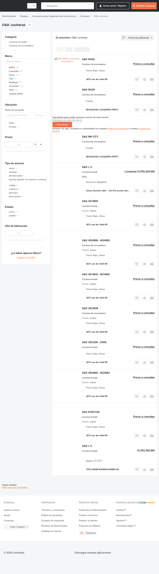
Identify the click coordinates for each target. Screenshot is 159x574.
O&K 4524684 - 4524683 (96, 373)
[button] (144, 79)
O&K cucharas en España (14, 487)
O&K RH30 (88, 59)
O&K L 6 (87, 446)
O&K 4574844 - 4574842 (96, 274)
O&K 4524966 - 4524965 (96, 240)
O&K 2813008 (90, 308)
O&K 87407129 (90, 412)
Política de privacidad (51, 515)
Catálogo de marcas (51, 531)
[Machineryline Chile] (13, 6)
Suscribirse (62, 124)
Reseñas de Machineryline (54, 526)
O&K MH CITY (90, 136)
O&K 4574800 (90, 201)
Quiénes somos (11, 510)
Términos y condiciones (53, 510)
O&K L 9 (87, 167)
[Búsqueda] (44, 6)
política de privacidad (117, 128)
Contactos (9, 520)
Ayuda (7, 515)
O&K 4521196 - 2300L (94, 342)
